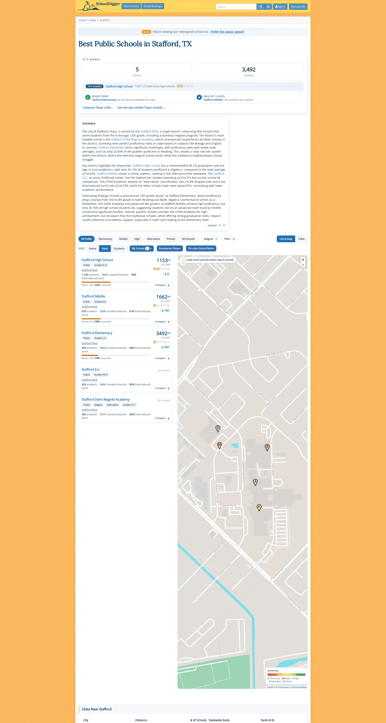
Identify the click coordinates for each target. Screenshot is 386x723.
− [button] (303, 265)
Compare (160, 284)
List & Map (286, 239)
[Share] (268, 7)
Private (171, 239)
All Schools (188, 239)
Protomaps (283, 687)
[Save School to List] (168, 285)
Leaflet (270, 687)
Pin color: (200, 248)
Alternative (153, 239)
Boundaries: (169, 248)
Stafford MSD (149, 131)
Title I (229, 239)
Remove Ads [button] (298, 6)
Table (301, 239)
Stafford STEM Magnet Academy (132, 139)
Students (119, 248)
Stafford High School (119, 86)
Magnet (210, 239)
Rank (105, 248)
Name (92, 248)
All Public (86, 239)
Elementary (105, 239)
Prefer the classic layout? (227, 32)
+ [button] (303, 259)
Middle (123, 239)
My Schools (140, 248)
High (137, 239)
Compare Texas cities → (99, 107)
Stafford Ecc (91, 369)
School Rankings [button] (153, 6)
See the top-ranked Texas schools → (142, 107)
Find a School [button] (131, 6)
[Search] (261, 7)
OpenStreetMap (299, 687)
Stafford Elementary (104, 100)
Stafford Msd (89, 270)
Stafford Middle (213, 100)
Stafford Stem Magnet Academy (106, 399)
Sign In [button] (281, 6)
